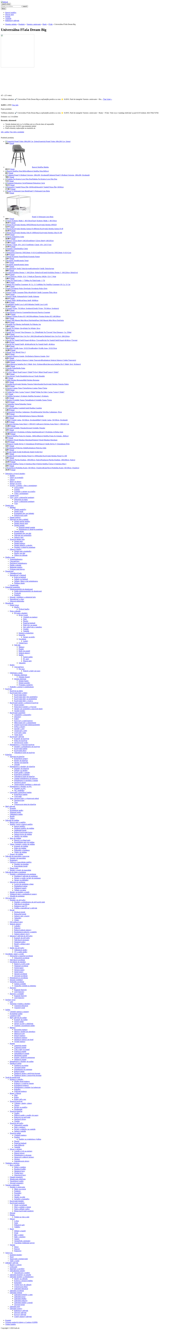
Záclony (17, 1159)
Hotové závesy (19, 1153)
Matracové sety (19, 1034)
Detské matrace (15, 517)
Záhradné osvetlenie (17, 1291)
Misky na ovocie (20, 1189)
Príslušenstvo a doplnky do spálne (22, 1061)
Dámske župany (24, 677)
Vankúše (8, 18)
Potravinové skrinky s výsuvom (25, 707)
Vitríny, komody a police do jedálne (22, 844)
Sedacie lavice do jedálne (23, 834)
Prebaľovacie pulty (21, 515)
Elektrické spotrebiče (12, 587)
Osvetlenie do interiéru (18, 962)
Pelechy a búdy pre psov (31, 671)
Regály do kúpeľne (21, 760)
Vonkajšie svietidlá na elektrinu (25, 986)
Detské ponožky (24, 683)
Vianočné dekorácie (21, 1006)
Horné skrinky (19, 705)
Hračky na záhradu (21, 1279)
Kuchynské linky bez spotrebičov (26, 697)
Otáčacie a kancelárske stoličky (21, 862)
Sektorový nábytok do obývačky (21, 936)
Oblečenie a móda (16, 673)
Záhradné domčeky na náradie (20, 1275)
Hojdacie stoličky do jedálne (24, 828)
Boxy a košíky (15, 1165)
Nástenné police (19, 942)
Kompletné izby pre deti (22, 533)
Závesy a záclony (16, 1149)
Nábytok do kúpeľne (17, 757)
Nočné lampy (19, 968)
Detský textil (18, 511)
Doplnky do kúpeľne (21, 768)
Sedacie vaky (19, 537)
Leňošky (17, 926)
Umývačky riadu (20, 733)
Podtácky (17, 1191)
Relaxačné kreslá (20, 914)
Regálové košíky (20, 1169)
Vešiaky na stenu (20, 890)
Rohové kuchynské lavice (23, 832)
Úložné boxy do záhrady (23, 1285)
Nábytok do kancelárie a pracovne (17, 856)
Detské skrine (19, 531)
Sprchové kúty (19, 800)
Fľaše (51, 24)
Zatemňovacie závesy (21, 1161)
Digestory (17, 717)
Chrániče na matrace (30, 617)
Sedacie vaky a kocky (22, 916)
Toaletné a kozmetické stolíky (24, 1026)
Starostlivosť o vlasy (17, 599)
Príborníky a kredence (22, 850)
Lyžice (16, 1221)
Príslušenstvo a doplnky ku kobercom (27, 1087)
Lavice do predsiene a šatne (24, 884)
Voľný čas (9, 1253)
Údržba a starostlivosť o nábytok (25, 908)
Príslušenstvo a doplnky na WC (21, 786)
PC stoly (26, 659)
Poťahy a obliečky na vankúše (24, 1129)
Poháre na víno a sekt (21, 1217)
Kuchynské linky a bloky (18, 693)
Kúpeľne (8, 755)
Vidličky (17, 1227)
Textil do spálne (15, 1133)
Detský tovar (14, 605)
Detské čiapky (24, 681)
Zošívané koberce (20, 1091)
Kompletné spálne (16, 1014)
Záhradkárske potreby (17, 1271)
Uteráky (26, 629)
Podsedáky (18, 1283)
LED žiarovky (19, 992)
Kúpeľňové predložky (22, 774)
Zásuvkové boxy (20, 1175)
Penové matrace (19, 1035)
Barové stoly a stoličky (18, 822)
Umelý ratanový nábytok (23, 1316)
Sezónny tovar (10, 1000)
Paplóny (17, 1137)
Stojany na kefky (29, 637)
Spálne (7, 1010)
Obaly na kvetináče (16, 478)
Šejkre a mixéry (19, 727)
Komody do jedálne (21, 846)
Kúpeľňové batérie (20, 794)
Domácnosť (9, 571)
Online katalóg (10, 1324)
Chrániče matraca (20, 1135)
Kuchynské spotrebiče (17, 713)
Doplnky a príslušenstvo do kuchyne (27, 747)
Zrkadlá (17, 764)
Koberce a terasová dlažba (23, 1281)
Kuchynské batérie (20, 749)
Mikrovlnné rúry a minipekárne (25, 723)
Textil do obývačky (16, 1123)
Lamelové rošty (15, 1016)
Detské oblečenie (20, 679)
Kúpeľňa (22, 635)
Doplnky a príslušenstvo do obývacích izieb (29, 902)
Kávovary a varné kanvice (23, 721)
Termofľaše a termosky (22, 1241)
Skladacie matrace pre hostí (23, 1039)
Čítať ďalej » (107, 99)
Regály (12, 816)
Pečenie (12, 1213)
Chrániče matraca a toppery (19, 1012)
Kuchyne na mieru (16, 691)
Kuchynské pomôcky (17, 1203)
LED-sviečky (19, 487)
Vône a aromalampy (21, 493)
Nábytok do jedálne (12, 820)
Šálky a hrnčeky (20, 1237)
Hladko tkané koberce (22, 1081)
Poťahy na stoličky (20, 1107)
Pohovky (17, 928)
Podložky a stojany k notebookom (22, 687)
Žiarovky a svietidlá (17, 994)
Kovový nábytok (20, 1314)
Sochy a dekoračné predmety (24, 501)
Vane (16, 802)
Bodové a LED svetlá (21, 964)
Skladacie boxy (19, 1171)
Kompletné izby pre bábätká (24, 513)
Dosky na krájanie (20, 1205)
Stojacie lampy (19, 970)
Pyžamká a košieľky (26, 685)
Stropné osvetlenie (20, 974)
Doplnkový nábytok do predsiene (26, 876)
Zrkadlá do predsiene (17, 896)
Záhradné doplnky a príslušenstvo (21, 1277)
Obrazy (12, 479)
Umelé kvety (14, 495)
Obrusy (16, 1105)
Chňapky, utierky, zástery (23, 1103)
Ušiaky (16, 920)
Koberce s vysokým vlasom (24, 1083)
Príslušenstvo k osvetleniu (19, 978)
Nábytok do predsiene (17, 882)
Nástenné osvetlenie (21, 966)
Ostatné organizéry (16, 1177)
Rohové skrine (19, 1071)
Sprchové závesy (20, 782)
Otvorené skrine (19, 1067)
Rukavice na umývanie (22, 1117)
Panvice (17, 1249)
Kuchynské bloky (20, 695)
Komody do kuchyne (21, 739)
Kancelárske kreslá (20, 866)
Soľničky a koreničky (21, 1199)
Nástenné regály (15, 812)
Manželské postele (20, 1055)
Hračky (16, 607)
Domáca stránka (11, 24)
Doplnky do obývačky (18, 900)
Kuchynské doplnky (17, 1201)
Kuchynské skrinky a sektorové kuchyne (24, 703)
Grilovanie (13, 1267)
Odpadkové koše (16, 573)
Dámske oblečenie (20, 675)
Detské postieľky (20, 509)
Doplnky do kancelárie (18, 858)
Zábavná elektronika (17, 601)
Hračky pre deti (19, 553)
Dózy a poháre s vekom (22, 1207)
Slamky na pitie (19, 1197)
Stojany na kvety (16, 483)
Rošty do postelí (24, 651)
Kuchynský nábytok (17, 737)
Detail (12, 143)
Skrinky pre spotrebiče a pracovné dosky (28, 709)
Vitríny (12, 818)
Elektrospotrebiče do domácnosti (21, 589)
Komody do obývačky (22, 938)
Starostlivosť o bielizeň (18, 575)
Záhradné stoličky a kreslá (23, 1303)
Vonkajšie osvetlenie (17, 982)
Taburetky (22, 663)
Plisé (16, 1095)
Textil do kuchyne (16, 1101)
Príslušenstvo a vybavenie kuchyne (22, 745)
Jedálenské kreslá (20, 830)
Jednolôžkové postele (21, 1053)
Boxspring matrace (20, 1030)
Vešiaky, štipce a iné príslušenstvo (26, 581)
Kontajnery (14, 860)
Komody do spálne (21, 1020)
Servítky (17, 1195)
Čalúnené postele (20, 1047)
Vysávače (17, 593)
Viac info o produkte (12, 132)
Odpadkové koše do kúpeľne (24, 776)
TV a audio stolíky (20, 952)
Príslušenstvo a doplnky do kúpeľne (22, 766)
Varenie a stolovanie (34, 24)
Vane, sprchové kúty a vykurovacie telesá (24, 798)
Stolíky (21, 655)
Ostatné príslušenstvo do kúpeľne (26, 778)
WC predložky (19, 790)
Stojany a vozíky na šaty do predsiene (27, 878)
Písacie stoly (9, 14)
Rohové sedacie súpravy (22, 930)
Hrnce (16, 1247)
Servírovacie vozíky (21, 743)
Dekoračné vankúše (21, 1125)
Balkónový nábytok (12, 20)
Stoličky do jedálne (21, 836)
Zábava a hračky (15, 549)
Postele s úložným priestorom (24, 1057)
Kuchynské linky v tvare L (23, 701)
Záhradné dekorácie (21, 1289)
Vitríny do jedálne (20, 852)
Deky (25, 619)
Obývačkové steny (16, 922)
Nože (16, 1223)
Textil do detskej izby (17, 539)
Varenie (12, 1245)
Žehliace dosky (19, 583)
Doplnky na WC (20, 788)
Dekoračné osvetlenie (21, 958)
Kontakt (8, 1320)
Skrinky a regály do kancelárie (20, 870)
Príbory (12, 1219)
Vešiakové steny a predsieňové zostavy (23, 894)
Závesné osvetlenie (21, 976)
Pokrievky (17, 1251)
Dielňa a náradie (15, 565)
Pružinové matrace (20, 1037)
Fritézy (16, 719)
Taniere (16, 1239)
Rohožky (17, 1089)
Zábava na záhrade (20, 555)
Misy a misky (19, 1235)
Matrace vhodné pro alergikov (24, 1032)
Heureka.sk (9, 603)
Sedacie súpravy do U (22, 934)
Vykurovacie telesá (20, 1287)
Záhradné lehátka (20, 1299)
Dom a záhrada (15, 611)
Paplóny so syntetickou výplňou (30, 1139)
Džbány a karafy (20, 1231)
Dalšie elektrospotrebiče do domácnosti (28, 591)
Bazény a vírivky (16, 1265)
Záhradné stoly (15, 1307)
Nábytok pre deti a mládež (19, 519)
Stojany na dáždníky (21, 880)
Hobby (12, 665)
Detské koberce (19, 543)
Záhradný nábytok (11, 1263)
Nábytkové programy (21, 940)
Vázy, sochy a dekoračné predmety (22, 497)
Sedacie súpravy (24, 653)
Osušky (17, 1113)
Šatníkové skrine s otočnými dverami (27, 1073)
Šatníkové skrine (15, 1063)
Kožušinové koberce (21, 1085)
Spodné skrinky (19, 711)
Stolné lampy (18, 972)
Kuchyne (8, 689)
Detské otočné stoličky (22, 521)
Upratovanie (14, 585)
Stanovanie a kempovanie (19, 1259)
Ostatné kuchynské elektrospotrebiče (27, 725)
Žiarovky (13, 988)
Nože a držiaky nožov (22, 1209)
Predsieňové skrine (20, 886)
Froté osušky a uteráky (22, 772)
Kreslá (12, 910)
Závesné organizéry (17, 1183)
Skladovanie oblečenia (18, 1179)
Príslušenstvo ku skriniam (23, 1069)
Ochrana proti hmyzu (17, 569)
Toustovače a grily (20, 731)
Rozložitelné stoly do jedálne (24, 842)
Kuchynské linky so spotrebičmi (25, 699)
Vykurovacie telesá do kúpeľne (25, 804)
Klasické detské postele (27, 527)
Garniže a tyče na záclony (23, 1151)
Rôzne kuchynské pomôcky (24, 1211)
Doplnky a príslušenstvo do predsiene (23, 874)
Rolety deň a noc (20, 1099)
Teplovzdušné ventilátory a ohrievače (27, 784)
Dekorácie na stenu (21, 499)
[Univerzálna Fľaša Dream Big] (17, 67)
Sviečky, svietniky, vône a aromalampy (23, 485)
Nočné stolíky (28, 657)
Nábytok (17, 645)
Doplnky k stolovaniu (17, 1187)
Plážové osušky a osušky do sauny (26, 1115)
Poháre (12, 1215)
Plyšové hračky (24, 609)
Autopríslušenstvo (16, 559)
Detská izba (9, 505)
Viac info (15, 105)
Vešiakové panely (20, 888)
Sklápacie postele (20, 1059)
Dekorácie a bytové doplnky (15, 474)
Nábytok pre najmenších (22, 535)
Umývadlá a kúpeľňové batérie (21, 792)
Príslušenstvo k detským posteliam (31, 529)
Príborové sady (19, 1225)
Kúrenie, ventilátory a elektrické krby (23, 597)
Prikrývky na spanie (30, 625)
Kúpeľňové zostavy (21, 758)
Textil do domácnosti (12, 1077)
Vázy (16, 503)
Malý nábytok (10, 806)
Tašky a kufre (14, 1261)
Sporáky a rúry (19, 729)
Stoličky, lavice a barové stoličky (21, 824)
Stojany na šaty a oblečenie (23, 1024)
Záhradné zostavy (16, 1309)
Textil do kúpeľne (16, 1111)
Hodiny (12, 476)
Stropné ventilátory (16, 980)
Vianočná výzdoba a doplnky (20, 1004)
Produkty (21, 24)
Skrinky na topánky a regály (20, 892)
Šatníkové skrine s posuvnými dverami (27, 1075)
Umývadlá (18, 796)
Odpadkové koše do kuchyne (24, 753)
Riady (45, 24)
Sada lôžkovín (19, 1145)
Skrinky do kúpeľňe (21, 762)
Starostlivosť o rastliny (22, 1273)
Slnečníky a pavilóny (17, 1269)
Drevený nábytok (20, 1313)
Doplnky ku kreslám (21, 864)
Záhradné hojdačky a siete (23, 1295)
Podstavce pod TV (20, 906)
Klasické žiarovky (20, 990)
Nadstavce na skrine (21, 1065)
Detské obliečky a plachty (23, 545)
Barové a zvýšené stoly (22, 840)
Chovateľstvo (14, 561)
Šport (12, 1257)
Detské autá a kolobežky (22, 551)
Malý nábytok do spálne (18, 1018)
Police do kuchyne (20, 741)
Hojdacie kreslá (19, 912)
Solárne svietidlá (20, 984)
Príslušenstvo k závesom (22, 1155)
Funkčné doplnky (16, 1255)
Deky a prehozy (19, 1127)
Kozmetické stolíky (16, 810)
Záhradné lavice (19, 1297)
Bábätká (13, 507)
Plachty (25, 621)
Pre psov (22, 669)
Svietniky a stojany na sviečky (24, 491)
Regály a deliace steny (22, 944)
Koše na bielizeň (20, 577)
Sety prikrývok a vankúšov (32, 627)
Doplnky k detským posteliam (24, 547)
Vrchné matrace (19, 1041)
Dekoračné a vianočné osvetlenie (21, 956)
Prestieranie (18, 1109)
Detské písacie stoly (21, 523)
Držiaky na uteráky (21, 770)
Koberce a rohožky (16, 1079)
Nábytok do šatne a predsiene (15, 872)
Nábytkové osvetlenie (21, 904)
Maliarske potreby (16, 567)
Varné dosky (18, 735)
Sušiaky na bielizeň (21, 579)
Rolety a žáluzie (15, 1093)
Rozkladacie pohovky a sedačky (25, 932)
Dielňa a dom (10, 557)
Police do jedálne (20, 848)
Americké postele (20, 1045)
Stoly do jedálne (15, 838)
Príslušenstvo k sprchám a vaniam (26, 780)
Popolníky (17, 1193)
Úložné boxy (23, 643)
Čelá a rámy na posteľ (22, 1049)
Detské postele (19, 525)
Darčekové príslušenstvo (18, 563)
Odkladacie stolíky (16, 814)
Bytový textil (23, 615)
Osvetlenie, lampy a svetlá (14, 954)
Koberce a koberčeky (26, 633)
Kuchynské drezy (20, 751)
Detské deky (18, 541)
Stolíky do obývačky (17, 948)
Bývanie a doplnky (21, 613)
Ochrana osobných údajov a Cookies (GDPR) (21, 1322)
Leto (11, 1002)
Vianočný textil (19, 1008)
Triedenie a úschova (12, 1163)
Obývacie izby (10, 898)
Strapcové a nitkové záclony (24, 1157)
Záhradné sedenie (16, 1293)
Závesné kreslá (19, 1305)
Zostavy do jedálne (16, 854)
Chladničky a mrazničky (22, 715)
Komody (13, 808)
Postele (7, 16)
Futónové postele (20, 1051)
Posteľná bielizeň (29, 623)
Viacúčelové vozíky (17, 1181)
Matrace (21, 647)
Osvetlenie (22, 639)
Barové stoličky (10, 13)
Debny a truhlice (20, 1167)
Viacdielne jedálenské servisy (24, 1243)
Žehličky (17, 595)
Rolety (16, 1097)
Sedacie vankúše (20, 1131)
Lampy (25, 641)
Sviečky (17, 489)
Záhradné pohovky (21, 1301)
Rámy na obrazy (15, 481)
